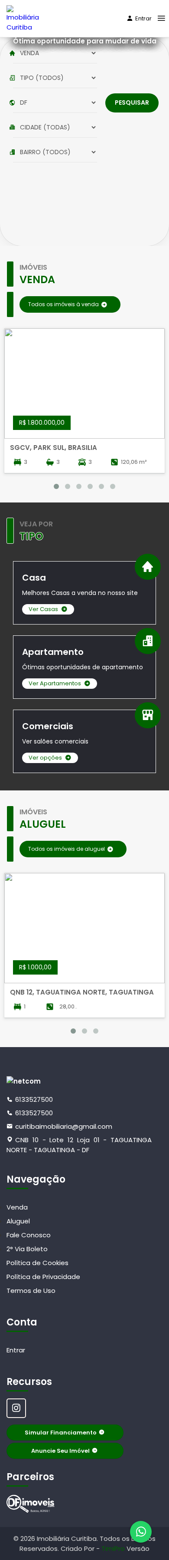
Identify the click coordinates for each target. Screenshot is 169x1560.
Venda (17, 1207)
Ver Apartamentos (55, 683)
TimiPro (114, 1548)
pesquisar (132, 102)
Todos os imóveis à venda (63, 304)
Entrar (143, 18)
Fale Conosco (28, 1234)
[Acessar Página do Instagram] (16, 1408)
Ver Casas (43, 609)
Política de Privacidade (43, 1276)
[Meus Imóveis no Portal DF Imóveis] (30, 1504)
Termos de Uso (30, 1290)
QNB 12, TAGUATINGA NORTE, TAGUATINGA (82, 992)
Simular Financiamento (61, 1432)
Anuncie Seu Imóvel (60, 1451)
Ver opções (45, 758)
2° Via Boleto (27, 1248)
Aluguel (18, 1221)
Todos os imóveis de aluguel (66, 849)
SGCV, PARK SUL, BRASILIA (53, 447)
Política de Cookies (37, 1262)
